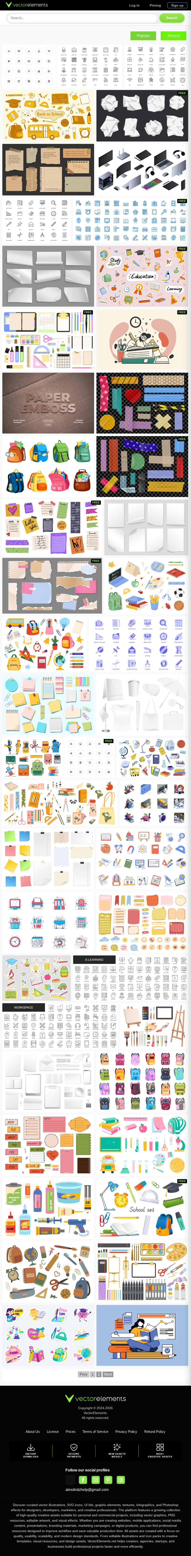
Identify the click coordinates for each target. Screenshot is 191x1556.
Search (171, 18)
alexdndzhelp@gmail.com (87, 1490)
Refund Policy (154, 1432)
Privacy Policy (126, 1432)
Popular (143, 36)
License (53, 1432)
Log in (134, 5)
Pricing (155, 5)
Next (108, 1374)
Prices (70, 1432)
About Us (33, 1432)
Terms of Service (95, 1432)
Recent (174, 36)
